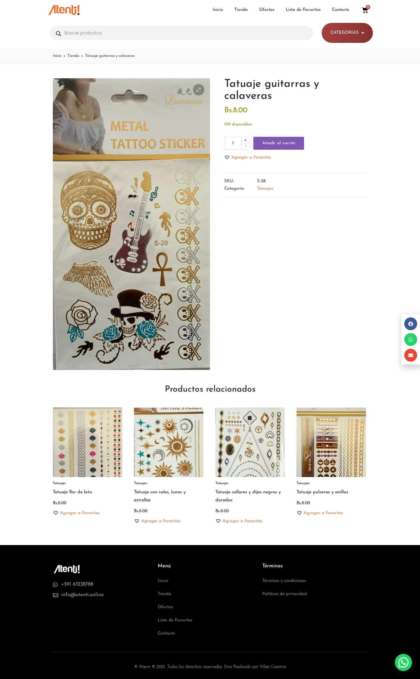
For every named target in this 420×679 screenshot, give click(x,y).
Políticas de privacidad (284, 594)
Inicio (218, 10)
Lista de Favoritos (303, 10)
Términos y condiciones (284, 581)
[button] (198, 89)
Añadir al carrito (278, 143)
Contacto (340, 10)
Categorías (345, 33)
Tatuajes (265, 189)
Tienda (241, 10)
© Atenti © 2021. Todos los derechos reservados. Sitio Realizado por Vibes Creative (210, 667)
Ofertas (266, 10)
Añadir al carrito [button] (87, 476)
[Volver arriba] (403, 652)
